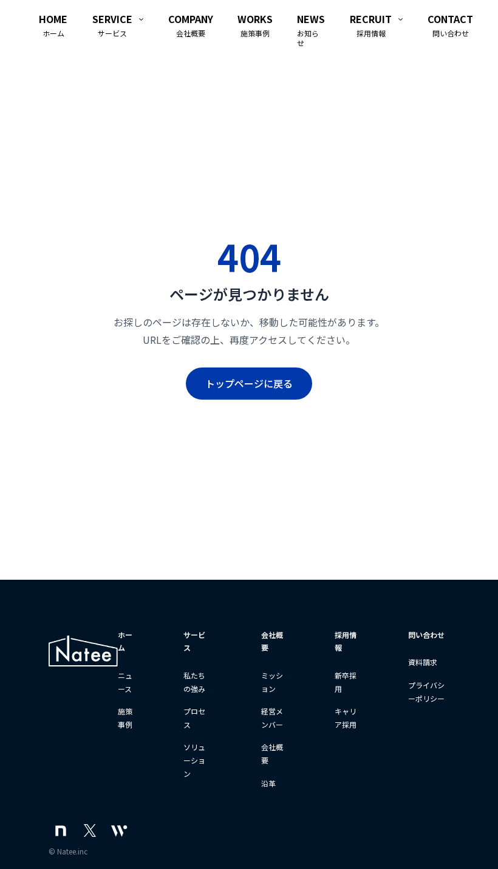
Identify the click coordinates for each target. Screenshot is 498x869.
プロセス (194, 718)
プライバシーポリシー (426, 691)
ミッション (272, 682)
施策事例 (125, 718)
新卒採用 (345, 682)
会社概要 (272, 753)
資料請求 (422, 662)
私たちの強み (194, 682)
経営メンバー (272, 718)
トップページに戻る (249, 383)
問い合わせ (426, 634)
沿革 (268, 783)
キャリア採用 (345, 718)
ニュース (125, 682)
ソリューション (194, 760)
